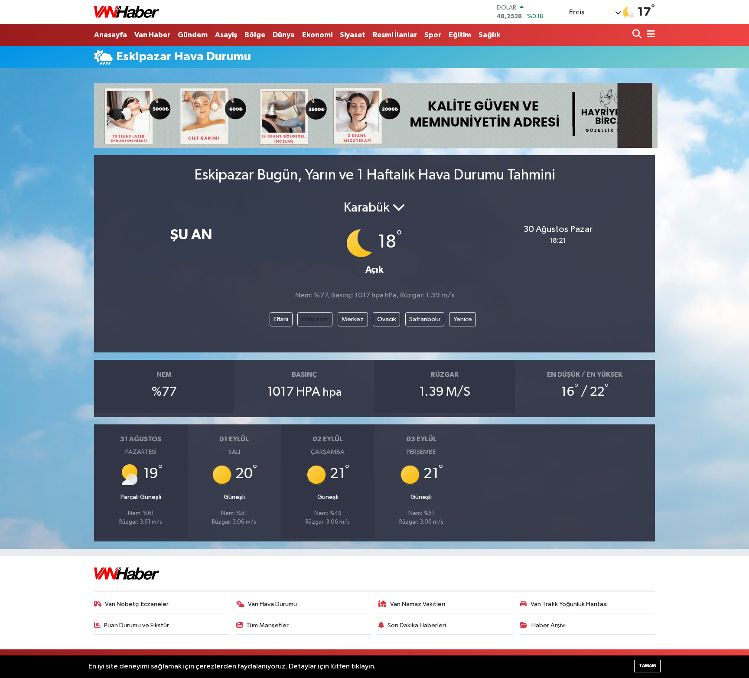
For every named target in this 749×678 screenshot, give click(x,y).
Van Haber (152, 35)
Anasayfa (110, 35)
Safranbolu (424, 319)
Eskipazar (315, 319)
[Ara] (637, 35)
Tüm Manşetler (267, 625)
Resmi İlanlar (395, 35)
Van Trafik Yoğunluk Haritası (569, 604)
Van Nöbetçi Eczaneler (137, 604)
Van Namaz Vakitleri (417, 604)
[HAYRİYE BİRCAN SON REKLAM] (376, 115)
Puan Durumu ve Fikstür (136, 625)
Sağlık (489, 35)
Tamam (647, 665)
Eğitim (460, 35)
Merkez (353, 319)
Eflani (281, 319)
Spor (432, 35)
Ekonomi (317, 35)
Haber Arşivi (548, 625)
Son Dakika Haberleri (417, 625)
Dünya (284, 35)
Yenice (462, 319)
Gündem (193, 35)
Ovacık (386, 319)
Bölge (254, 35)
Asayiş (226, 35)
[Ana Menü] (649, 35)
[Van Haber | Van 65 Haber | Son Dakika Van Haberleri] (126, 12)
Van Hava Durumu (272, 604)
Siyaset (352, 35)
